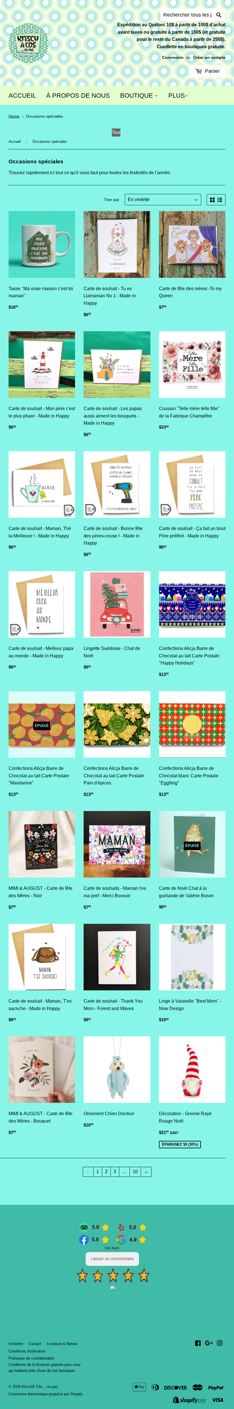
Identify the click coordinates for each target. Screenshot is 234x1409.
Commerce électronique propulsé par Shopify (46, 1394)
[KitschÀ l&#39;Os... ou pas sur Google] (209, 1343)
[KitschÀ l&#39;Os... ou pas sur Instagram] (220, 1343)
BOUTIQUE (137, 95)
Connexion (172, 57)
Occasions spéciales (44, 116)
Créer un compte (209, 57)
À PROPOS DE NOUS (78, 95)
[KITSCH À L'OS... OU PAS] (112, 1288)
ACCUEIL (22, 95)
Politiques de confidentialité (31, 1358)
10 (135, 1171)
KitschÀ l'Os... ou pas (40, 1386)
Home (14, 116)
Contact (35, 1344)
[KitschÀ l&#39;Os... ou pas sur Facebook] (198, 1343)
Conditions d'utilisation (27, 1351)
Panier (211, 71)
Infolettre (16, 1344)
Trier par (111, 199)
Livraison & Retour (62, 1344)
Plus (176, 95)
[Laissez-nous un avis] (113, 1281)
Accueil (15, 141)
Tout (116, 132)
